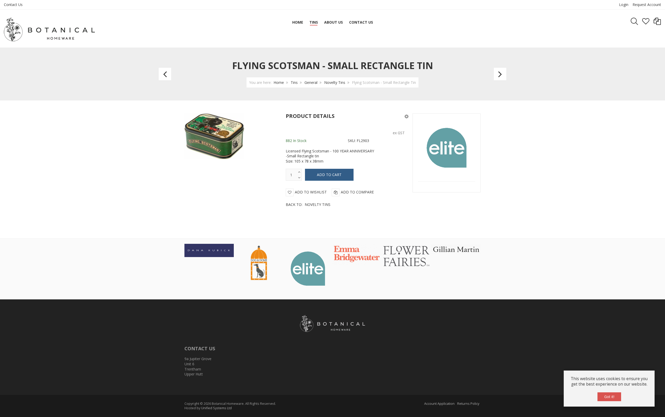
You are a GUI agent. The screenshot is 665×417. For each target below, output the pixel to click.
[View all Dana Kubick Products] (209, 249)
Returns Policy (468, 403)
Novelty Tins (334, 82)
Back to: (308, 204)
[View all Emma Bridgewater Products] (357, 254)
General (310, 82)
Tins (294, 82)
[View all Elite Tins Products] (307, 267)
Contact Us (13, 4)
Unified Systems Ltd (216, 408)
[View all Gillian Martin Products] (456, 248)
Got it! (609, 396)
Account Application (439, 403)
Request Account (647, 4)
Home (279, 82)
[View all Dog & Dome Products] (258, 262)
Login (623, 4)
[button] (406, 116)
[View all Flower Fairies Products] (406, 255)
